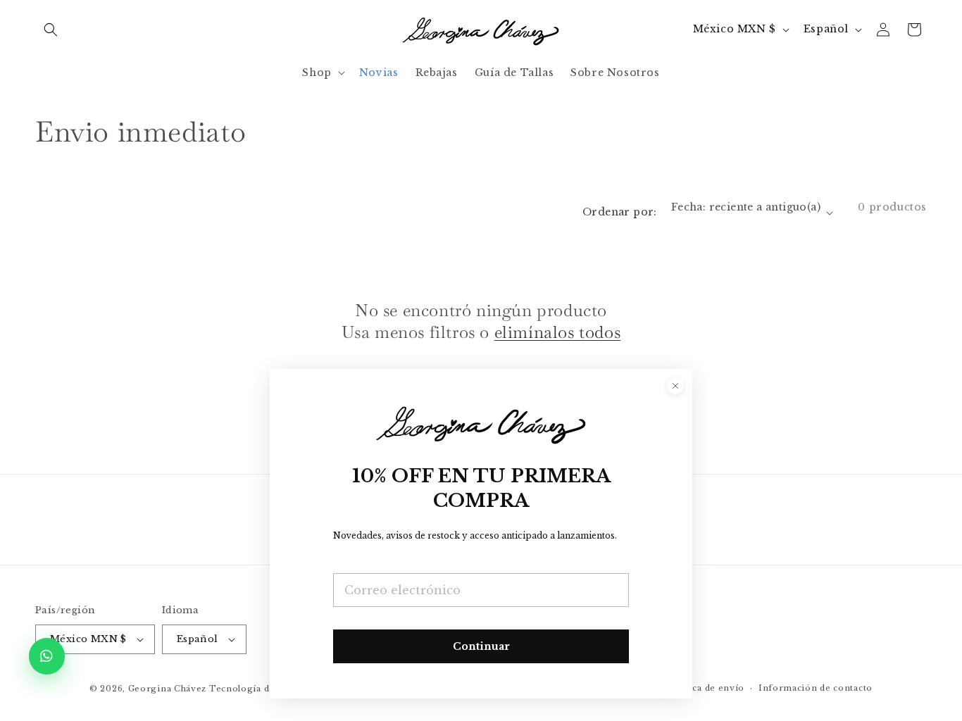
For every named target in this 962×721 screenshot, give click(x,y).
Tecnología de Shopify (261, 689)
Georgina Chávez (167, 689)
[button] (50, 29)
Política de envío (706, 688)
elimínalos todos (557, 332)
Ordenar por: (619, 212)
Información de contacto (815, 688)
